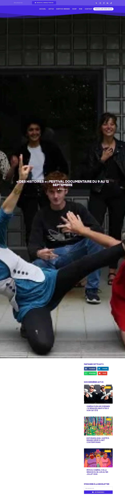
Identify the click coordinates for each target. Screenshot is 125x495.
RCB (80, 9)
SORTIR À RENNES (63, 9)
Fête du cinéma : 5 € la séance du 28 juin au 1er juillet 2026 (97, 472)
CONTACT (88, 9)
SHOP (74, 9)
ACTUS (51, 9)
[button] (96, 3)
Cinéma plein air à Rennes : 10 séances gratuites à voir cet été (98, 408)
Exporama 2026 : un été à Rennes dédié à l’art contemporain (98, 440)
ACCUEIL (42, 9)
